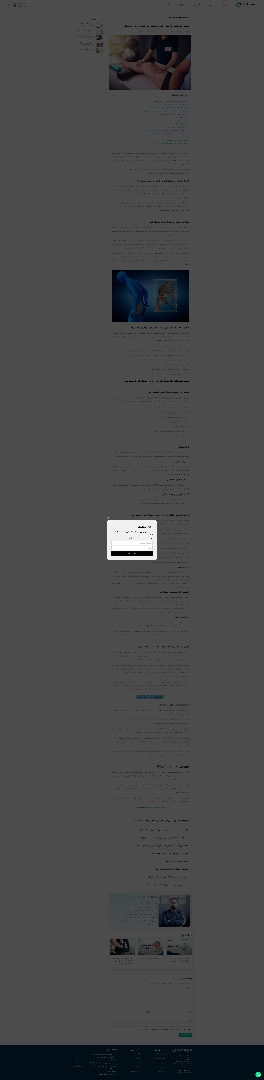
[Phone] (258, 1074)
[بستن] (108, 517)
